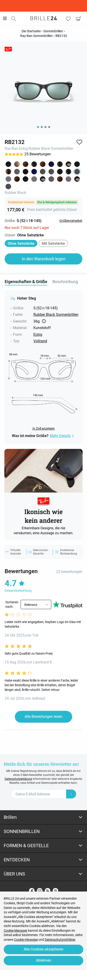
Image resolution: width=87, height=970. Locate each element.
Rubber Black (39, 148)
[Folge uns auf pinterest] (55, 891)
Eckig (23, 148)
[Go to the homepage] (43, 18)
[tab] (43, 817)
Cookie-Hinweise (26, 939)
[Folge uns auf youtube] (47, 891)
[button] (79, 142)
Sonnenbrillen (62, 148)
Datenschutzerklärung (18, 779)
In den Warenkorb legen (43, 258)
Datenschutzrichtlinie (60, 939)
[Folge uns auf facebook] (32, 891)
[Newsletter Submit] (71, 794)
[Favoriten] (68, 19)
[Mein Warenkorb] (78, 19)
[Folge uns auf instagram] (39, 891)
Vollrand (40, 341)
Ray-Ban (11, 148)
